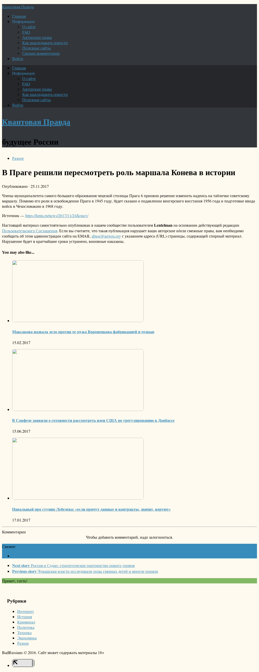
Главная (19, 16)
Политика (25, 627)
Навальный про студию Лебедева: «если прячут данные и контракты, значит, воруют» (91, 509)
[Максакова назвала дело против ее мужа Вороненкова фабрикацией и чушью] (78, 320)
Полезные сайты (36, 47)
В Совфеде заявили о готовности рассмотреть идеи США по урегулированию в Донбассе (93, 420)
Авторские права (37, 37)
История (24, 616)
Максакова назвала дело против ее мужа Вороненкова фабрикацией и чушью (83, 331)
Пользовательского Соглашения (29, 230)
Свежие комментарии (41, 53)
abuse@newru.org (106, 236)
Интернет (25, 611)
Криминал (26, 622)
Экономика (27, 637)
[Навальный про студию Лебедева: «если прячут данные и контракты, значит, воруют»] (78, 498)
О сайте (29, 26)
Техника (24, 632)
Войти (17, 58)
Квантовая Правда (18, 6)
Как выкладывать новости (45, 42)
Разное (18, 158)
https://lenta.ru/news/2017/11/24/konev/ (56, 215)
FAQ (26, 32)
